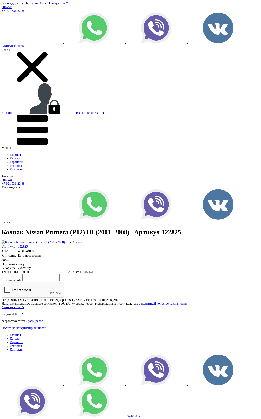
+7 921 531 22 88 (13, 10)
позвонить (133, 415)
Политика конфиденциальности (24, 328)
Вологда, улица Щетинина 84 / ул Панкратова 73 (36, 3)
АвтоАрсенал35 (13, 307)
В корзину (16, 268)
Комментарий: (12, 280)
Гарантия (16, 162)
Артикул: (74, 271)
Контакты (16, 169)
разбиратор (35, 321)
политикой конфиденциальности (164, 303)
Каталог (15, 158)
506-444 (7, 7)
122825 (23, 246)
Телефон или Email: (15, 271)
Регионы (16, 165)
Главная (15, 154)
